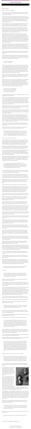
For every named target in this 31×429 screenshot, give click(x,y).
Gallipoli (12, 10)
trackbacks (10, 421)
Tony (14, 10)
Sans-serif (10, 427)
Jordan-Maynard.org (15, 2)
